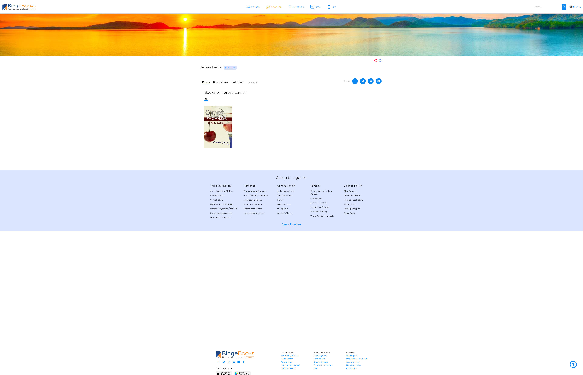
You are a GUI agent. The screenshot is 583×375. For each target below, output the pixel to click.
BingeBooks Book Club (356, 359)
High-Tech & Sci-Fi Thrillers (222, 204)
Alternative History (352, 195)
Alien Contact (350, 191)
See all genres (291, 224)
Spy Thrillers (227, 191)
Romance (250, 185)
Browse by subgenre (323, 365)
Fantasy (315, 185)
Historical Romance (253, 200)
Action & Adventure (286, 191)
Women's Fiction (284, 213)
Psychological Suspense (221, 213)
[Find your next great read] (56, 6)
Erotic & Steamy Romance (256, 195)
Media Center (287, 359)
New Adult (329, 216)
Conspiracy (215, 191)
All (206, 99)
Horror (280, 200)
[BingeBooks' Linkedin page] (234, 362)
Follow (230, 67)
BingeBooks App (288, 368)
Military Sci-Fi (350, 204)
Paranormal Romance (254, 204)
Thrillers (215, 185)
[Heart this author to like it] (375, 60)
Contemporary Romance (255, 191)
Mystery (226, 185)
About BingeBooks (289, 355)
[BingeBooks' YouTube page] (238, 362)
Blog (316, 368)
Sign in (577, 6)
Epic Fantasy (316, 198)
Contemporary (317, 191)
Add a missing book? (290, 365)
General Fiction (286, 185)
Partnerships (286, 362)
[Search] (564, 7)
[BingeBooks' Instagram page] (229, 362)
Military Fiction (284, 204)
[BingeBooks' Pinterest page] (244, 362)
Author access (352, 362)
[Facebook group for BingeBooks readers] (219, 362)
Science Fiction (353, 185)
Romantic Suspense (253, 209)
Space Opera (349, 213)
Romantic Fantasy (318, 211)
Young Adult (282, 209)
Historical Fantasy (318, 203)
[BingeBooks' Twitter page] (224, 362)
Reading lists (319, 359)
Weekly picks (352, 355)
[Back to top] (573, 364)
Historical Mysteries (219, 209)
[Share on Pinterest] (379, 81)
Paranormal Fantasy (319, 207)
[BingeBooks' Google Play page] (242, 373)
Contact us (351, 368)
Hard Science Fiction (353, 200)
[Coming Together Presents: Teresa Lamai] (218, 126)
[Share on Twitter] (363, 81)
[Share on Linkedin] (371, 81)
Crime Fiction (216, 200)
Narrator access (353, 365)
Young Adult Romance (254, 213)
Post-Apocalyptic (352, 209)
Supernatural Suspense (220, 217)
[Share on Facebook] (355, 81)
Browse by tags (321, 362)
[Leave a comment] (380, 60)
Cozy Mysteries (217, 195)
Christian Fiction (284, 195)
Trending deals (320, 355)
